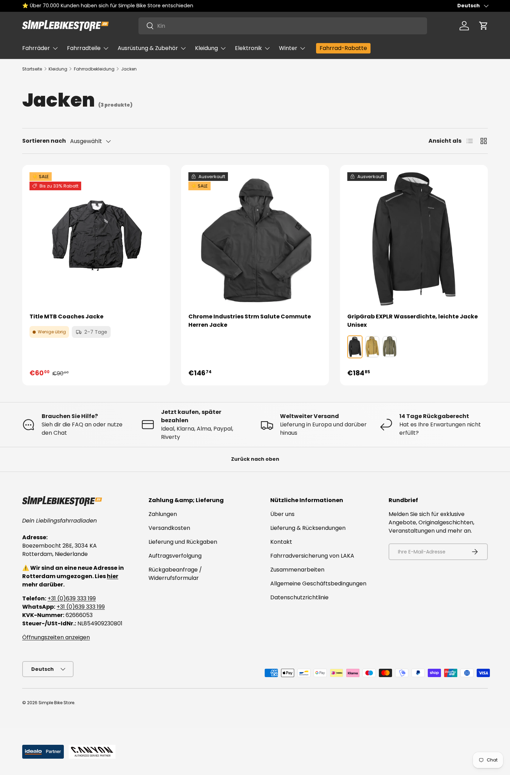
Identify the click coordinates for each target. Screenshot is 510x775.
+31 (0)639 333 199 (72, 598)
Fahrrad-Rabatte (343, 48)
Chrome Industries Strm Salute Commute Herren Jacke (249, 320)
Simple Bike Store (56, 703)
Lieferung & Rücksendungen (308, 528)
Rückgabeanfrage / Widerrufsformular (175, 574)
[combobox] (282, 25)
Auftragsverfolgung (175, 556)
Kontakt (281, 542)
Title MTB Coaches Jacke (66, 316)
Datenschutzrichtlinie (299, 597)
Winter (288, 48)
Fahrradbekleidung (94, 69)
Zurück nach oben (255, 459)
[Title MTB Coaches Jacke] (96, 239)
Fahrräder (36, 48)
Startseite (32, 69)
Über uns (282, 514)
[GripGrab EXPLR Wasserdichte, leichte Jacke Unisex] (414, 239)
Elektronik (248, 48)
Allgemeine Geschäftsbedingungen (318, 584)
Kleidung (206, 48)
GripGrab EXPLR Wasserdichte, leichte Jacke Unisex (412, 320)
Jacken (129, 69)
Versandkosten (169, 528)
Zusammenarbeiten (297, 570)
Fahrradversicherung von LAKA (312, 556)
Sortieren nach (44, 141)
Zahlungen (162, 514)
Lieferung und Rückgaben (182, 542)
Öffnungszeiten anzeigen (56, 637)
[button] (483, 25)
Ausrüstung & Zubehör (148, 48)
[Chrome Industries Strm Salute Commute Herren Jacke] (255, 239)
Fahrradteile (84, 48)
